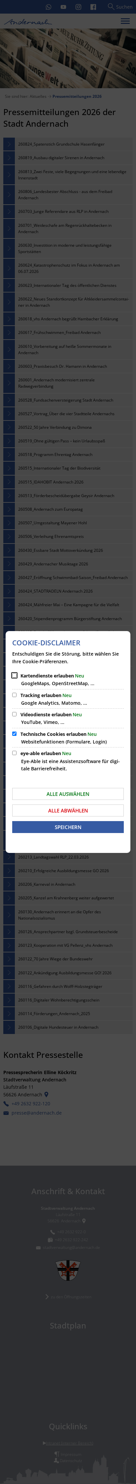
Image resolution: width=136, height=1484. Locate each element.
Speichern (68, 827)
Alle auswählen (68, 794)
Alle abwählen (68, 810)
